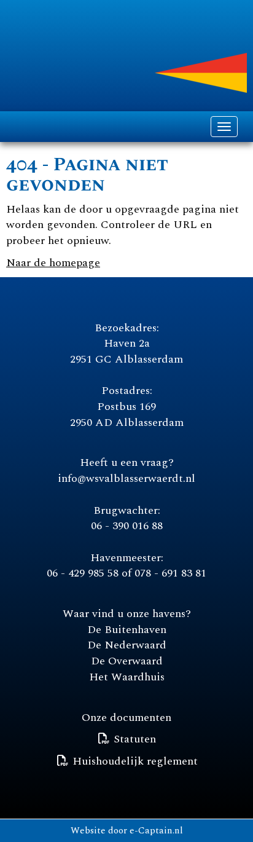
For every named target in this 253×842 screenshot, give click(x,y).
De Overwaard (127, 661)
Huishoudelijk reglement (135, 761)
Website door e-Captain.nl (127, 831)
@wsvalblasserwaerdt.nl (126, 478)
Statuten (135, 739)
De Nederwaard (126, 645)
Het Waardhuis (127, 677)
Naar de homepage (53, 262)
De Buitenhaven (126, 629)
